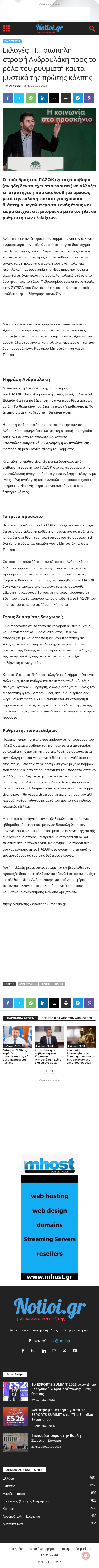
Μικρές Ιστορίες (14, 1494)
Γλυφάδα (9, 1486)
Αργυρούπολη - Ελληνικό (21, 1516)
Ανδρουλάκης (28, 984)
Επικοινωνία (49, 1555)
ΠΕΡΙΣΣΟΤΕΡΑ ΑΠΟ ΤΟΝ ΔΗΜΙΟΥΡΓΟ (66, 1018)
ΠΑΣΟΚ (59, 984)
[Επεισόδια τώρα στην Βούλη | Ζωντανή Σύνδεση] (15, 1442)
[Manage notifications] (86, 1556)
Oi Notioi (15, 85)
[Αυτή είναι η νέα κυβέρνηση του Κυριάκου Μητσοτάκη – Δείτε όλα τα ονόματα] (49, 1037)
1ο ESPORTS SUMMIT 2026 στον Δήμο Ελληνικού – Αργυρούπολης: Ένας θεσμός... (63, 1389)
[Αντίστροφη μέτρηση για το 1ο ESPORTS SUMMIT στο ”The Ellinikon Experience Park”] (15, 1416)
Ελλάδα (8, 1478)
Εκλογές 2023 (12, 41)
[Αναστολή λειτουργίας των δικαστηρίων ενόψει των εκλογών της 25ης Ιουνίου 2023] (81, 1037)
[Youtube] (75, 1351)
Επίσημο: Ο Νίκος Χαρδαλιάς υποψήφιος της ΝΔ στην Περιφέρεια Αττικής (15, 1056)
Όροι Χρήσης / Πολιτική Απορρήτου (31, 1549)
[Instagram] (34, 1351)
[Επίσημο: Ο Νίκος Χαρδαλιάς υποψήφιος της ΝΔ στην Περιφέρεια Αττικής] (17, 1037)
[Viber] (89, 98)
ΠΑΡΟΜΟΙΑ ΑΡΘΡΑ (20, 1018)
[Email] (54, 98)
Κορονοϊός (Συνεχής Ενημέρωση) (27, 1501)
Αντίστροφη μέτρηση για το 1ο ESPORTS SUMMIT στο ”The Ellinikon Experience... (62, 1414)
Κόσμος (8, 1509)
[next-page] (52, 1071)
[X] (65, 1351)
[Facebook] (8, 98)
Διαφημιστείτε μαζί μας (76, 1549)
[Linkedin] (43, 98)
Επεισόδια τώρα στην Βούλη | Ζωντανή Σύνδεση (57, 1438)
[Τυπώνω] (66, 98)
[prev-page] (46, 1071)
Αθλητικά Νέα (13, 1524)
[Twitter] (19, 98)
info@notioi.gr (60, 1341)
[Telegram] (78, 98)
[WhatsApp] (31, 98)
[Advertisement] (49, 13)
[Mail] (55, 1351)
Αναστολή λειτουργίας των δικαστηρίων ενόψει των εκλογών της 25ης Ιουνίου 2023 (81, 1056)
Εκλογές (46, 984)
